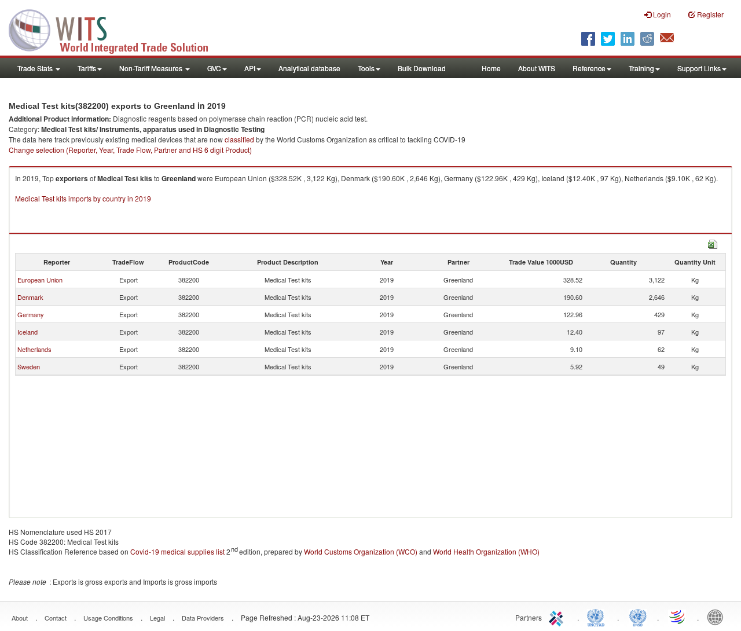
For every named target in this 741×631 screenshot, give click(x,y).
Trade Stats (35, 68)
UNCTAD (598, 616)
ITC (558, 616)
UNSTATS (638, 616)
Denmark (30, 297)
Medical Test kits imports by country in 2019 (83, 198)
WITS (116, 29)
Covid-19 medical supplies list (177, 551)
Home (491, 68)
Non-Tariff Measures (151, 68)
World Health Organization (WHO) (486, 551)
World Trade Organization (677, 616)
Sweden (28, 366)
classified (239, 139)
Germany (30, 314)
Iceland (27, 331)
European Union (40, 279)
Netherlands (34, 349)
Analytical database (309, 68)
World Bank (717, 616)
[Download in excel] (712, 243)
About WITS (536, 68)
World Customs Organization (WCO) (360, 551)
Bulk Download (422, 68)
